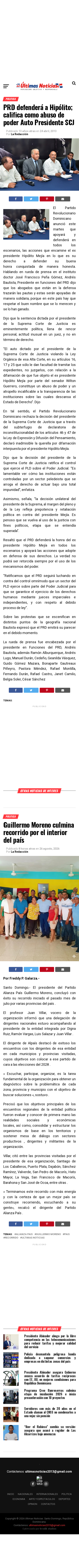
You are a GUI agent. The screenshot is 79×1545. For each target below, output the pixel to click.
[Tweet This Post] (31, 198)
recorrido (11, 1238)
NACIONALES (25, 1494)
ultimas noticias (33, 1238)
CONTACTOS (48, 1504)
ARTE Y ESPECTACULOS (42, 1499)
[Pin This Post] (47, 198)
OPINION (32, 1504)
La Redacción (19, 134)
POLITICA (67, 1494)
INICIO (10, 1494)
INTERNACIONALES (47, 1494)
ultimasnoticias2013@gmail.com (48, 1471)
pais (67, 1234)
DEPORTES (64, 1499)
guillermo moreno (48, 1234)
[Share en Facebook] (16, 198)
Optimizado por (39, 1528)
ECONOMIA (19, 1499)
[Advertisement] (39, 39)
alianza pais (24, 1234)
